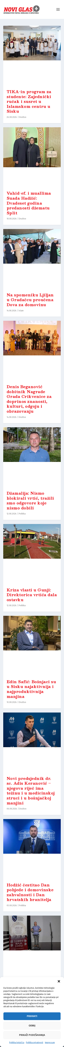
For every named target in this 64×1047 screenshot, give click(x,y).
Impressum (50, 1042)
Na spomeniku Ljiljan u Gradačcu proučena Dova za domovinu (30, 300)
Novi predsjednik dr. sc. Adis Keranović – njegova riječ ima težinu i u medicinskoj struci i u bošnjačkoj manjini (31, 790)
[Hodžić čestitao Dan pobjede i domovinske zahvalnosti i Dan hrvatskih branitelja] (32, 849)
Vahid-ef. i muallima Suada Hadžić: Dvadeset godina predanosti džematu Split (29, 203)
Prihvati (32, 1016)
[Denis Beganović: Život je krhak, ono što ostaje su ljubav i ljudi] (32, 946)
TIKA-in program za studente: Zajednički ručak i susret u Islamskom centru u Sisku (29, 101)
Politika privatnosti (34, 1042)
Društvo (22, 117)
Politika (22, 514)
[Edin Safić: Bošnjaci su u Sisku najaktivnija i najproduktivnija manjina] (32, 646)
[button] (59, 981)
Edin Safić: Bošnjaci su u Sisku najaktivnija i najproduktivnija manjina (31, 688)
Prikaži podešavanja (32, 1035)
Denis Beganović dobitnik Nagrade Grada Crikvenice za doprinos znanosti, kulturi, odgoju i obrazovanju (29, 398)
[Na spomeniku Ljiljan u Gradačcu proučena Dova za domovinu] (32, 259)
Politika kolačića (16, 1042)
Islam (21, 310)
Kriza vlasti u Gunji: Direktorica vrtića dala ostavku (32, 595)
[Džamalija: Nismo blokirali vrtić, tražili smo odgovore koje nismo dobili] (32, 457)
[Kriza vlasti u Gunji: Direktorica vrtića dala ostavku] (32, 554)
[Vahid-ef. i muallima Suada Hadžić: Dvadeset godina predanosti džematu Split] (32, 157)
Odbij (32, 1025)
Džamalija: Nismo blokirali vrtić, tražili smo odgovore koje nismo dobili (30, 500)
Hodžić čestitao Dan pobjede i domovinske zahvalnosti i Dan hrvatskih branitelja (30, 892)
